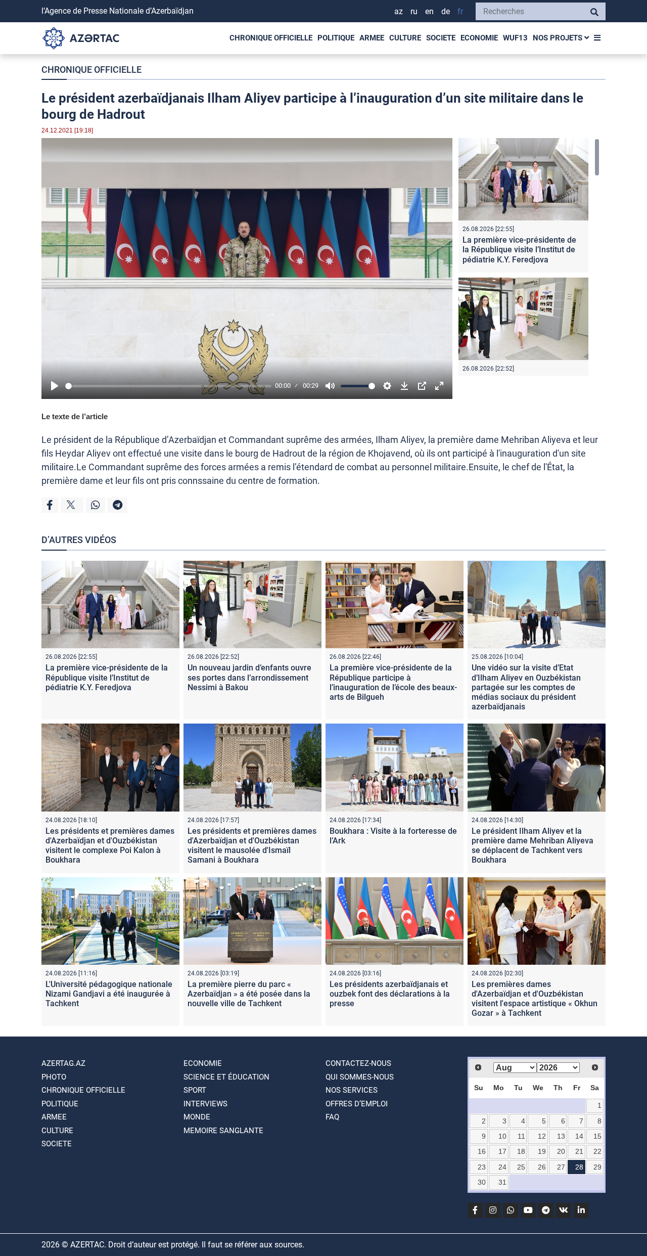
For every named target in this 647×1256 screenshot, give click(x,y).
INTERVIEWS (205, 1103)
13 (561, 1136)
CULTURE (405, 37)
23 (482, 1167)
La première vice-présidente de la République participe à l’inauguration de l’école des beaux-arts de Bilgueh (393, 682)
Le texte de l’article (74, 416)
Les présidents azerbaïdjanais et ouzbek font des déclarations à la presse (390, 993)
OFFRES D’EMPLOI (357, 1103)
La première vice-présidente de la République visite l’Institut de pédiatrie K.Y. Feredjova (519, 249)
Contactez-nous (358, 1063)
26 (542, 1167)
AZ (398, 11)
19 (542, 1151)
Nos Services (352, 1090)
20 (561, 1151)
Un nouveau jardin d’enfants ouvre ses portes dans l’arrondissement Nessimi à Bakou (249, 677)
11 (521, 1136)
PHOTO (53, 1077)
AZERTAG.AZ (63, 1063)
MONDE (196, 1117)
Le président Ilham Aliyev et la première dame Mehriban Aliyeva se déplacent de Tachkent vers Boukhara (532, 845)
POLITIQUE (335, 37)
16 (482, 1151)
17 (502, 1151)
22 (597, 1151)
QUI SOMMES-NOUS (360, 1077)
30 (482, 1182)
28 (579, 1167)
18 (521, 1151)
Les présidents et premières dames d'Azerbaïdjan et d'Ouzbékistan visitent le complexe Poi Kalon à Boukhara (109, 845)
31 (502, 1182)
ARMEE (371, 37)
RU (414, 11)
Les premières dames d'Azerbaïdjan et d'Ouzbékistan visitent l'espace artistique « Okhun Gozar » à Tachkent (534, 998)
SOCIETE (440, 37)
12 (542, 1136)
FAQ (332, 1117)
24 (502, 1167)
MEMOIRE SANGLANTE (223, 1130)
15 (597, 1136)
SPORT (194, 1090)
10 (502, 1136)
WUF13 (515, 37)
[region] (528, 257)
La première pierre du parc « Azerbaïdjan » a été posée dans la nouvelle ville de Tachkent (249, 993)
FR (460, 11)
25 (521, 1167)
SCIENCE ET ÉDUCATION (226, 1077)
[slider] (168, 386)
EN (429, 11)
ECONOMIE (479, 37)
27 (561, 1167)
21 (579, 1151)
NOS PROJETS (558, 37)
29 (597, 1167)
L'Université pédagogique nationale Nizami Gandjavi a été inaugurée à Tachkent (108, 993)
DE (445, 11)
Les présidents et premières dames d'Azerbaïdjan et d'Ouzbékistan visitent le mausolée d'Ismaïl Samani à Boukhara (252, 845)
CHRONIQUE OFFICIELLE (270, 37)
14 (579, 1136)
